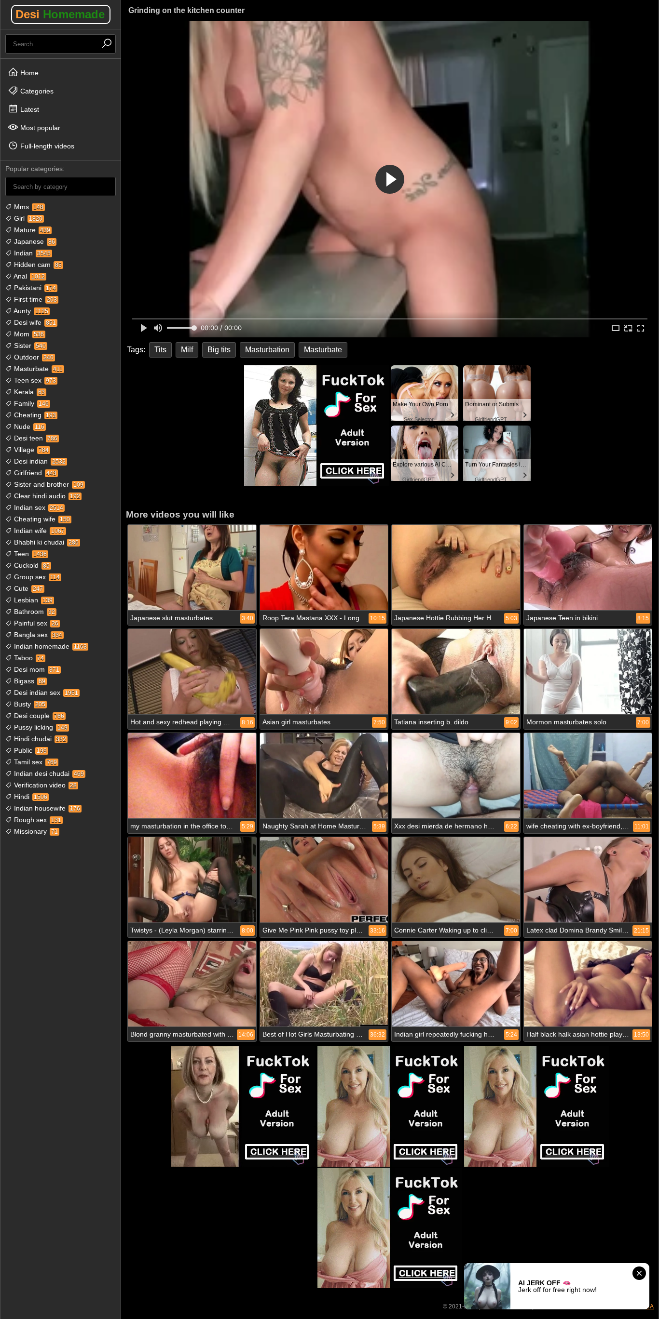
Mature (31, 230)
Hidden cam (37, 264)
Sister (29, 345)
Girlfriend (34, 473)
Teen (29, 554)
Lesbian (32, 600)
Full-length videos (46, 146)
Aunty (30, 311)
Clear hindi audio (46, 496)
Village (30, 449)
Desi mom (35, 669)
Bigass (28, 681)
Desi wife (34, 322)
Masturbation (267, 350)
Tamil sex (34, 762)
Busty (28, 704)
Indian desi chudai (48, 773)
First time (34, 299)
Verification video (44, 785)
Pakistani (34, 288)
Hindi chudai (39, 739)
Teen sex (34, 380)
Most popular (39, 128)
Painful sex (35, 623)
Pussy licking (40, 727)
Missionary (35, 831)
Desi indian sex (45, 692)
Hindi (29, 796)
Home (28, 73)
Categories (36, 91)
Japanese (33, 241)
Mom (28, 334)
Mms (27, 207)
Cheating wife (41, 519)
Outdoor (33, 357)
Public (29, 750)
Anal (28, 276)
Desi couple (38, 715)
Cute (27, 588)
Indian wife (38, 530)
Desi (60, 14)
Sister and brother (47, 484)
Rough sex (36, 820)
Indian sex (37, 507)
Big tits (219, 350)
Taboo (28, 658)
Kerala (28, 392)
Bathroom (33, 611)
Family (30, 403)
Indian (31, 253)
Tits (160, 350)
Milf (187, 350)
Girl (27, 218)
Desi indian (39, 461)
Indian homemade (49, 646)
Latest (28, 109)
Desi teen (34, 438)
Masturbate (37, 369)
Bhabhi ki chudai (45, 542)
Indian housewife (46, 808)
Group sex (36, 577)
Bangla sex (37, 635)
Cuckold (31, 565)
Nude (28, 426)
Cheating (34, 415)
